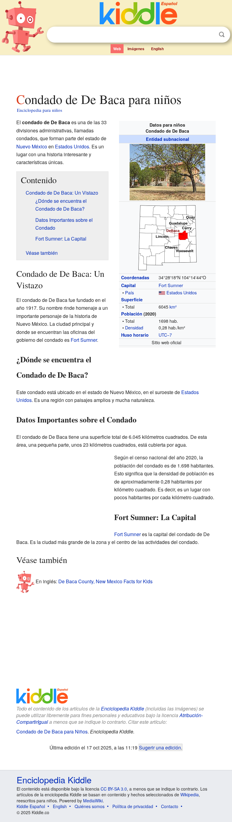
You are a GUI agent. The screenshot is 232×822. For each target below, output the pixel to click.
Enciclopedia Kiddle (122, 708)
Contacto (169, 806)
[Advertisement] (116, 72)
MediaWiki (93, 801)
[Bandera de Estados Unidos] (162, 292)
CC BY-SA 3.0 (114, 789)
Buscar (221, 34)
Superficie (132, 299)
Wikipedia (189, 794)
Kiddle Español (31, 806)
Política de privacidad (132, 806)
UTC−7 (165, 335)
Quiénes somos (90, 806)
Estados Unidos (181, 292)
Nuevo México (31, 146)
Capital (128, 285)
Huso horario (135, 335)
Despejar (209, 35)
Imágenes (135, 48)
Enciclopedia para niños (39, 110)
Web (117, 48)
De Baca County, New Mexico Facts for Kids (105, 581)
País (129, 292)
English (157, 48)
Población (131, 314)
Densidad (134, 327)
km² (173, 306)
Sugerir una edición (160, 747)
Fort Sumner (171, 285)
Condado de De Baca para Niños (52, 731)
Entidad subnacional (167, 139)
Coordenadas (135, 277)
